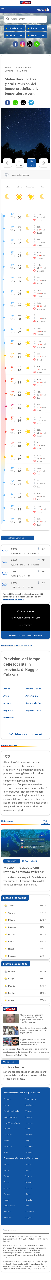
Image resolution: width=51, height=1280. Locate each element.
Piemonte (8, 1099)
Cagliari (29, 1217)
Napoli (6, 1200)
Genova (7, 1170)
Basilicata (8, 1146)
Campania (8, 1134)
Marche (29, 1117)
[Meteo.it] (43, 9)
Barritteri (8, 717)
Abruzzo (29, 1134)
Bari (27, 1205)
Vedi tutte (45, 822)
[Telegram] (31, 102)
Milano (28, 1170)
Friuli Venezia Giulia (12, 1123)
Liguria (6, 1105)
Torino (6, 1164)
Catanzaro (30, 1211)
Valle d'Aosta (31, 1099)
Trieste (7, 1182)
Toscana (29, 1123)
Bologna (29, 1182)
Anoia (6, 695)
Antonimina (32, 695)
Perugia (7, 1194)
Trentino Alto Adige (12, 1111)
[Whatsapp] (15, 102)
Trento (6, 1176)
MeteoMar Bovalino (13, 599)
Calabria (29, 1146)
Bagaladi (8, 710)
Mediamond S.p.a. (24, 1261)
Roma (28, 1194)
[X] (30, 44)
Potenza (7, 1211)
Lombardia (30, 1105)
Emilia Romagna (10, 1117)
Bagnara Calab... (34, 710)
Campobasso (9, 1205)
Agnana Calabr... (34, 688)
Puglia (28, 1140)
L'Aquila (29, 1200)
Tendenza (11, 861)
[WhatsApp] (37, 44)
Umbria (7, 1128)
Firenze (29, 1188)
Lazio (28, 1128)
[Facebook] (15, 44)
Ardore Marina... (34, 703)
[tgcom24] (25, 3)
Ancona (7, 1188)
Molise (6, 1140)
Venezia (29, 1176)
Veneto (29, 1111)
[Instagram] (23, 44)
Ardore (7, 703)
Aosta (28, 1164)
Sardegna (29, 1152)
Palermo (7, 1217)
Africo (6, 688)
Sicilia (6, 1152)
